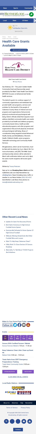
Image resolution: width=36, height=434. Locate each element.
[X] (6, 421)
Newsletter (28, 403)
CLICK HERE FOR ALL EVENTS (18, 377)
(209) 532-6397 (27, 177)
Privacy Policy (25, 408)
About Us (7, 403)
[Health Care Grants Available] (17, 77)
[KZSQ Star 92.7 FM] (9, 392)
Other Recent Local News (15, 217)
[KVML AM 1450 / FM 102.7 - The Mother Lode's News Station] (18, 387)
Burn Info (24, 28)
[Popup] (31, 14)
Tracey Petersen (14, 166)
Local (5, 20)
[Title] (29, 421)
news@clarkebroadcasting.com (12, 182)
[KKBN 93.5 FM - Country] (24, 392)
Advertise (15, 403)
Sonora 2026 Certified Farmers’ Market (16, 343)
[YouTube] (18, 421)
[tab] (5, 337)
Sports (16, 8)
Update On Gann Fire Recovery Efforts (18, 222)
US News (25, 20)
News (5, 8)
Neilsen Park (6, 355)
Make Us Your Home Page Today (14, 321)
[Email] (24, 421)
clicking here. (7, 175)
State (14, 20)
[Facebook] (12, 421)
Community (28, 8)
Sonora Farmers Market (10, 346)
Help (21, 403)
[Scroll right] (34, 8)
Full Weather (17, 28)
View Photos (18, 82)
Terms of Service (12, 408)
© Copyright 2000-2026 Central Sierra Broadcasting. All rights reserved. (18, 414)
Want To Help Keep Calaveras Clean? (18, 241)
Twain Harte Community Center (12, 364)
